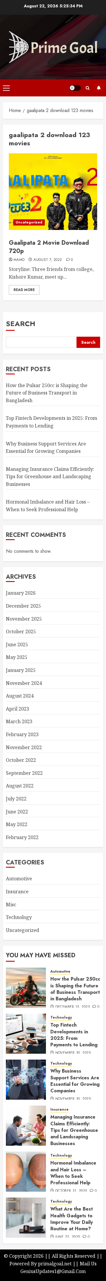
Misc (11, 904)
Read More (24, 289)
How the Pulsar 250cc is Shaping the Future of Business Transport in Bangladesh (46, 393)
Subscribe (98, 87)
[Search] (87, 88)
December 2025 (23, 606)
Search (20, 323)
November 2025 (24, 619)
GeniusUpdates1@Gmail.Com (53, 1271)
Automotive (19, 878)
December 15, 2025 (72, 1007)
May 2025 (16, 657)
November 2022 (24, 747)
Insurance (17, 891)
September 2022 (24, 773)
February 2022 (22, 837)
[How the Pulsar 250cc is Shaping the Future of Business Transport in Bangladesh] (26, 988)
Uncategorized (29, 222)
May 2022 (16, 824)
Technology (19, 917)
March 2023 (19, 721)
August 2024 (20, 696)
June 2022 (17, 811)
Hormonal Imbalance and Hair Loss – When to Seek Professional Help (73, 1173)
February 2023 (22, 734)
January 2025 (21, 670)
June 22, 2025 (67, 1237)
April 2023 (17, 709)
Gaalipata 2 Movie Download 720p (49, 247)
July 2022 (16, 798)
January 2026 (21, 593)
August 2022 (20, 785)
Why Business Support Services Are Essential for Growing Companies (75, 1081)
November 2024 (24, 683)
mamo (19, 260)
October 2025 (21, 631)
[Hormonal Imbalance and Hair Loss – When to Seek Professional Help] (26, 1172)
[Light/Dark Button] (75, 88)
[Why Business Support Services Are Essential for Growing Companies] (26, 1080)
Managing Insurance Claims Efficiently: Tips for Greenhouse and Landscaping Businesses (50, 476)
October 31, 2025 (71, 1191)
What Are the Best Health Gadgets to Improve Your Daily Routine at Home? (71, 1219)
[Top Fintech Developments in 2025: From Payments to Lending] (26, 1034)
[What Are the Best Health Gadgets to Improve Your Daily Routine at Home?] (26, 1218)
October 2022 (21, 760)
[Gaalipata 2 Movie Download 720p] (53, 191)
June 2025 (17, 644)
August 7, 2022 (48, 260)
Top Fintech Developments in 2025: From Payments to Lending (73, 1035)
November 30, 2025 (73, 1053)
